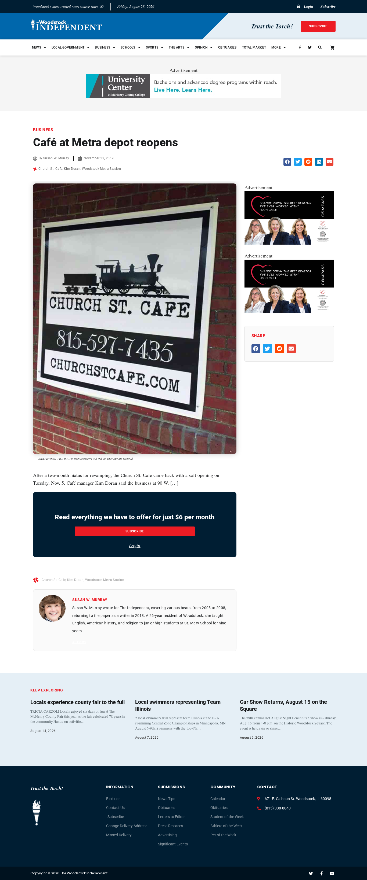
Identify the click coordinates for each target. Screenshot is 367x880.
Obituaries (227, 47)
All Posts (79, 642)
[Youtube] (332, 873)
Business (102, 47)
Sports (152, 47)
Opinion (201, 47)
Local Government (68, 47)
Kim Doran (72, 169)
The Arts (176, 47)
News (36, 47)
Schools (128, 47)
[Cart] (332, 47)
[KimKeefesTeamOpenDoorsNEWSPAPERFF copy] (289, 243)
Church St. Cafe (50, 169)
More (276, 47)
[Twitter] (311, 873)
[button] (287, 162)
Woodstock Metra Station (101, 169)
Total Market (254, 47)
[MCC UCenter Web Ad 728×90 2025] (183, 96)
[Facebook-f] (321, 873)
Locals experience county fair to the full (77, 702)
